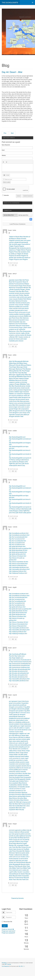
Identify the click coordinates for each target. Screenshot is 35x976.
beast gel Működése (17, 376)
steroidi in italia (19, 416)
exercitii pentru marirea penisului (19, 389)
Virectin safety (23, 512)
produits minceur (19, 724)
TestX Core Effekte (21, 868)
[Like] (13, 265)
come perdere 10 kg (20, 707)
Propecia (16, 246)
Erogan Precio (23, 286)
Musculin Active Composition (21, 876)
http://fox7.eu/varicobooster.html (18, 537)
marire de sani (16, 857)
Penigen (27, 371)
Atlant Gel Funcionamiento (22, 804)
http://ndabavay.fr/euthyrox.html (18, 573)
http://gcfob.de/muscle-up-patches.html (20, 548)
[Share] (16, 265)
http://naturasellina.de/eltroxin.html (19, 567)
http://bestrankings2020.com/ (17, 437)
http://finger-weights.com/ (16, 658)
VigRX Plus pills (13, 463)
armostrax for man (20, 790)
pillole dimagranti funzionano (17, 411)
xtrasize (21, 337)
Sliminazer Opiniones (15, 853)
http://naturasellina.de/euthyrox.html (19, 569)
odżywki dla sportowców (21, 242)
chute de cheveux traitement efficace (20, 831)
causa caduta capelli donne (20, 741)
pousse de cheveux (14, 339)
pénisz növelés (26, 386)
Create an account (7, 929)
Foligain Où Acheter (22, 254)
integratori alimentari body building (19, 756)
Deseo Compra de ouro (15, 839)
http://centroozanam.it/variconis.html (21, 662)
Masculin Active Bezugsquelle (20, 863)
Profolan (21, 295)
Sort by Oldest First (9, 215)
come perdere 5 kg (18, 703)
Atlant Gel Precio (24, 280)
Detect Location (6, 182)
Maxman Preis (13, 866)
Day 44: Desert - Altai (12, 71)
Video (11, 162)
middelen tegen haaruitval (21, 392)
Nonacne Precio (13, 312)
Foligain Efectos (20, 250)
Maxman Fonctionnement (16, 877)
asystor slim (12, 802)
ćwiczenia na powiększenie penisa (17, 717)
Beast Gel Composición (15, 282)
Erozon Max (16, 401)
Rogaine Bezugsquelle (16, 247)
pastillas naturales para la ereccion (19, 315)
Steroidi (15, 749)
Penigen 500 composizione (21, 409)
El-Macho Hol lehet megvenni (20, 377)
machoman (22, 329)
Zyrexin (29, 512)
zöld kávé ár (21, 737)
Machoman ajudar (22, 843)
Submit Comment (27, 196)
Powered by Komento (17, 898)
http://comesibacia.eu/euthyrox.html (19, 535)
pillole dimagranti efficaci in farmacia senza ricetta (19, 712)
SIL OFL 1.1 (22, 966)
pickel (25, 754)
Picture (9, 162)
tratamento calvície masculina (17, 771)
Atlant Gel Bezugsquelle (16, 361)
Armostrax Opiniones (15, 301)
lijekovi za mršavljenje (15, 722)
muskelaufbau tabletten (15, 785)
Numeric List (14, 162)
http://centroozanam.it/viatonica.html (19, 667)
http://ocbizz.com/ (20, 656)
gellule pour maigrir (18, 726)
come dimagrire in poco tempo (17, 412)
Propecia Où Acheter (15, 255)
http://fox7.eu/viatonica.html (17, 544)
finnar (10, 749)
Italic (5, 162)
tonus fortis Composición (19, 321)
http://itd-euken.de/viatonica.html (18, 677)
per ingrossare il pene (15, 701)
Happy (24, 162)
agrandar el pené (14, 280)
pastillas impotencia (19, 314)
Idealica (27, 851)
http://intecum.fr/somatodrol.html (18, 563)
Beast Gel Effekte (18, 363)
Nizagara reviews (18, 511)
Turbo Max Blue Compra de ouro (21, 847)
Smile (22, 162)
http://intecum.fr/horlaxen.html (17, 556)
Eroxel (29, 286)
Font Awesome (5, 966)
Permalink (9, 233)
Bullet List (13, 162)
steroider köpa (27, 773)
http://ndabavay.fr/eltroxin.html (17, 571)
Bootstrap (4, 962)
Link (8, 162)
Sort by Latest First (23, 215)
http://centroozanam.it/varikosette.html (20, 663)
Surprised (26, 162)
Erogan (26, 841)
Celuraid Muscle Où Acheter (17, 874)
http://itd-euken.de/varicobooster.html (19, 669)
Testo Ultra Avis (17, 879)
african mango (17, 750)
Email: (3, 150)
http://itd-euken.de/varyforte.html (18, 675)
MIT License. (8, 964)
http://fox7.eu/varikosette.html (17, 541)
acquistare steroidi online (22, 766)
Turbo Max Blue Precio (21, 291)
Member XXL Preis (19, 371)
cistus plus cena (19, 860)
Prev (5, 133)
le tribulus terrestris (20, 238)
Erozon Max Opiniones (22, 318)
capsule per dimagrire (19, 714)
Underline (6, 162)
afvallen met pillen (18, 754)
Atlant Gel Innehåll (14, 806)
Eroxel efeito (12, 843)
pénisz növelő (21, 388)
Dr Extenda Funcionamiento (18, 283)
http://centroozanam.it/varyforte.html (19, 665)
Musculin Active (25, 864)
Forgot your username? (8, 931)
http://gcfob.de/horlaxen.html (17, 546)
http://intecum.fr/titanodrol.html (17, 565)
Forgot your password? (8, 933)
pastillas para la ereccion (21, 769)
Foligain (11, 246)
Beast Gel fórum (24, 838)
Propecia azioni (18, 259)
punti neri (26, 747)
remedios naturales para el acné (18, 310)
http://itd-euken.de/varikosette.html (19, 673)
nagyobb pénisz (20, 374)
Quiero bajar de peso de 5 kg (17, 849)
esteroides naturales (15, 303)
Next (12, 133)
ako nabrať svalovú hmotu (20, 720)
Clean (21, 162)
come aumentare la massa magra (18, 758)
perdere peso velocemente (18, 704)
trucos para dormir (23, 308)
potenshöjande (13, 716)
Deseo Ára (26, 376)
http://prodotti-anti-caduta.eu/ (22, 257)
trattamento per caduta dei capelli (18, 743)
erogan (15, 407)
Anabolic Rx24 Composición (23, 777)
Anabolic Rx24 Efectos (24, 299)
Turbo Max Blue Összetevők (19, 385)
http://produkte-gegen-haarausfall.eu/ (19, 244)
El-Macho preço (19, 841)
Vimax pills (21, 463)
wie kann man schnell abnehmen (18, 730)
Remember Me (8, 921)
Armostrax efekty (20, 794)
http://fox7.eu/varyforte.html (17, 543)
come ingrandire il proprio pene (19, 413)
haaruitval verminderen (15, 773)
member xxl (26, 337)
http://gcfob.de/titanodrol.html (17, 554)
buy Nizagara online (22, 462)
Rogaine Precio (13, 252)
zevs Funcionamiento (21, 324)
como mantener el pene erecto (20, 730)
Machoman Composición (16, 287)
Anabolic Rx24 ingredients (16, 775)
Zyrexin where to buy (19, 465)
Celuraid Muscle (20, 862)
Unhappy (29, 162)
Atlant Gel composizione (19, 405)
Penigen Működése (20, 384)
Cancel (18, 196)
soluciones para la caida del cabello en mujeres (20, 727)
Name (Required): (6, 145)
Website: (4, 155)
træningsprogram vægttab (16, 733)
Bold (3, 162)
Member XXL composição (16, 845)
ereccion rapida (20, 333)
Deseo (24, 282)
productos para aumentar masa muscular (19, 304)
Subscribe (6, 195)
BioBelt (26, 316)
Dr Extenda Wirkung (19, 365)
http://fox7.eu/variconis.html (17, 539)
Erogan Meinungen (17, 367)
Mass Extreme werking (15, 796)
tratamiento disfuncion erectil (17, 325)
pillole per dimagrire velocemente (19, 708)
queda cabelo (25, 853)
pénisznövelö (13, 388)
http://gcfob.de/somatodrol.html (18, 552)
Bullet (16, 162)
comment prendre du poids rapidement (19, 835)
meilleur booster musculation (21, 872)
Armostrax (24, 301)
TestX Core (25, 879)
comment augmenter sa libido (17, 830)
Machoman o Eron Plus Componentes (20, 331)
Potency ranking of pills (17, 460)
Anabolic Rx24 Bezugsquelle (17, 779)
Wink (31, 162)
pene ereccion (19, 341)
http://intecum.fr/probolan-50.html (18, 562)
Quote (18, 162)
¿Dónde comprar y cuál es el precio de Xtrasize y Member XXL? (20, 335)
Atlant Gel (12, 804)
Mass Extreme (23, 783)
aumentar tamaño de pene (16, 293)
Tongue (27, 162)
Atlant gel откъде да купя (23, 802)
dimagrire (28, 411)
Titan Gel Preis (13, 373)
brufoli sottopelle (19, 747)
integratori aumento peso (16, 240)
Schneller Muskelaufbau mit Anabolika (18, 786)
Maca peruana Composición (17, 320)
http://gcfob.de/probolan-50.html (18, 550)
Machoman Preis (20, 369)
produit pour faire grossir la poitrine (19, 833)
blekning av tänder (20, 735)
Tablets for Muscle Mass (16, 236)
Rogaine (25, 259)
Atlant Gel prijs (20, 809)
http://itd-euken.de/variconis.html (18, 671)
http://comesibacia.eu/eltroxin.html (18, 533)
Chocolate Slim (20, 851)
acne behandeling (23, 745)
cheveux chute (13, 745)
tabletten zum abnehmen (16, 393)
